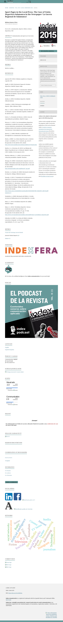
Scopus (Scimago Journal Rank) (14, 232)
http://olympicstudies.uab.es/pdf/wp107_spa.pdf (17, 168)
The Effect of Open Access (47, 176)
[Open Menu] (5, 1)
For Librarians (8, 475)
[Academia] (8, 509)
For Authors (8, 473)
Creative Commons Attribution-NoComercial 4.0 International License (45, 129)
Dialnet (7, 238)
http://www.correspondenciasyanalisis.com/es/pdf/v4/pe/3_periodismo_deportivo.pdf (27, 214)
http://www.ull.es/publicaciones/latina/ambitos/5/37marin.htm (21, 144)
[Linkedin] (8, 500)
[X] (28, 500)
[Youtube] (23, 509)
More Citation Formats (46, 85)
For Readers (8, 470)
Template (7, 460)
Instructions (8, 457)
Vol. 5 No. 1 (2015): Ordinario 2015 (24, 7)
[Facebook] (17, 500)
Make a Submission (11, 482)
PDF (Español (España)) (47, 51)
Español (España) (9, 349)
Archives (11, 7)
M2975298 (8, 600)
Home (6, 7)
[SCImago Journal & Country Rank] (14, 372)
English (7, 347)
